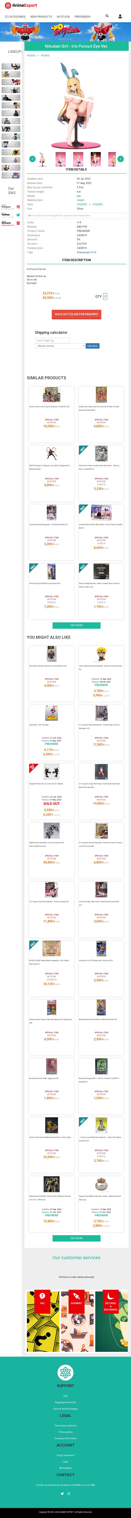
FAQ (66, 1396)
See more (76, 625)
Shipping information (65, 1402)
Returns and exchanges (65, 1408)
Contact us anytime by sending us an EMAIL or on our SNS (65, 1485)
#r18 (93, 252)
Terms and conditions (65, 1425)
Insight (81, 200)
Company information (65, 1438)
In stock (63, 16)
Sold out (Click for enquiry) (76, 314)
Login (65, 1461)
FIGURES (31, 55)
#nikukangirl (83, 252)
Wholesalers (65, 1468)
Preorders (82, 16)
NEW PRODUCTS (41, 16)
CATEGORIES (17, 16)
